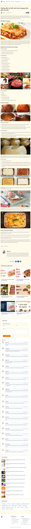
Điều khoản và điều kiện (15, 519)
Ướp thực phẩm (8, 507)
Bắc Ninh (18, 507)
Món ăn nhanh (6, 246)
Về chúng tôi (14, 518)
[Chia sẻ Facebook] (26, 12)
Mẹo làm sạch (20, 505)
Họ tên (4, 325)
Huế (15, 507)
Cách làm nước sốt (14, 505)
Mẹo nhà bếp (8, 1)
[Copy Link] (29, 12)
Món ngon (12, 1)
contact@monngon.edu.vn (26, 524)
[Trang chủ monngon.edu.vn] (2, 2)
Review (4, 1)
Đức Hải (8, 251)
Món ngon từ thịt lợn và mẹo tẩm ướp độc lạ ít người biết (23, 280)
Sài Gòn (12, 507)
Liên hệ (13, 523)
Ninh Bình (22, 507)
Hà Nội (10, 505)
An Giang (26, 507)
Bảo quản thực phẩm (4, 505)
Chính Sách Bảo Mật (15, 520)
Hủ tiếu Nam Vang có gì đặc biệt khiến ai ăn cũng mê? (6, 297)
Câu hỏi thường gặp (15, 522)
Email (17, 325)
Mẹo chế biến (25, 505)
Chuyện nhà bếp (17, 1)
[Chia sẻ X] (28, 12)
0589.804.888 (25, 522)
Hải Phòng (3, 507)
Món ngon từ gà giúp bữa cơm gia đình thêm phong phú (22, 297)
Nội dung (4, 328)
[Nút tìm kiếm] (29, 1)
